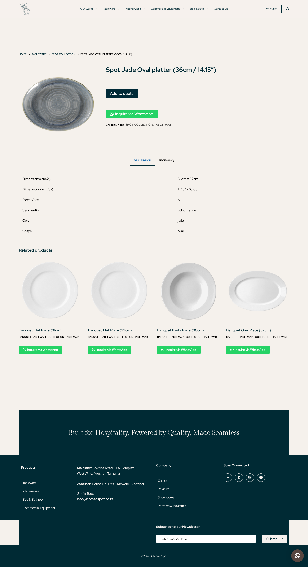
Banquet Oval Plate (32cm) (248, 330)
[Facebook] (228, 477)
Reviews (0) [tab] (166, 160)
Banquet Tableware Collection (41, 337)
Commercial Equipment (165, 8)
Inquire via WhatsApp (134, 114)
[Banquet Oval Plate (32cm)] (257, 291)
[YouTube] (261, 477)
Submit (271, 539)
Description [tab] (142, 160)
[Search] (287, 8)
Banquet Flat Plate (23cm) (110, 330)
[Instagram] (250, 477)
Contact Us (221, 8)
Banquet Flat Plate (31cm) (40, 330)
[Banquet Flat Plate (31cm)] (50, 291)
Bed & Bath (197, 8)
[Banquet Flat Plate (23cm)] (119, 291)
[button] (297, 555)
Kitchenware (133, 8)
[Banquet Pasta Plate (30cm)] (188, 291)
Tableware (109, 8)
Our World (86, 8)
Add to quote (122, 93)
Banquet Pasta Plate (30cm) (180, 330)
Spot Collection (139, 124)
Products (271, 9)
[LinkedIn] (239, 477)
